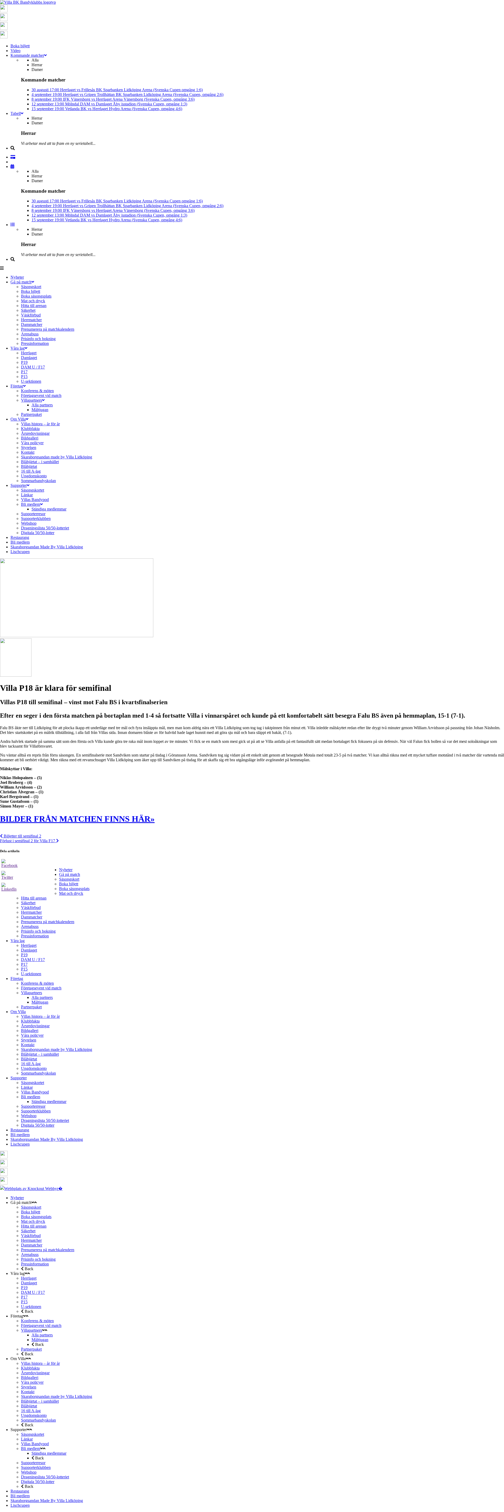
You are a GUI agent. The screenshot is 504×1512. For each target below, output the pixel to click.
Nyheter (65, 869)
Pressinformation (35, 936)
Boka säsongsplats (74, 888)
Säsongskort (69, 879)
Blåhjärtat (29, 1059)
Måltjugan (40, 1002)
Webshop (28, 1115)
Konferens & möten (37, 983)
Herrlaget (28, 945)
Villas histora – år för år (40, 1016)
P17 (24, 964)
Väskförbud (31, 907)
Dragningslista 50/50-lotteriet (45, 1120)
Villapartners (31, 992)
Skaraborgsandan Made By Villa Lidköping (46, 1139)
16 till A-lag (31, 1063)
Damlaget (29, 950)
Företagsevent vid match (41, 988)
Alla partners (42, 997)
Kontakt (27, 1045)
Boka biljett (68, 884)
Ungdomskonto (34, 1068)
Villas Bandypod (35, 1092)
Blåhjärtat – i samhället (40, 1054)
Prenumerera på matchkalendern (47, 922)
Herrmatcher (31, 912)
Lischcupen (20, 1144)
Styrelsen (28, 1040)
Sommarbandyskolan (38, 1073)
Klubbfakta (30, 1021)
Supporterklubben (36, 1111)
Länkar (27, 1087)
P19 (24, 955)
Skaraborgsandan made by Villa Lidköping (56, 1049)
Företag (16, 978)
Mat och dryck (71, 893)
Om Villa (18, 1011)
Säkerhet (28, 903)
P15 (24, 969)
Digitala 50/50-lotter (37, 1125)
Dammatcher (31, 917)
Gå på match (69, 874)
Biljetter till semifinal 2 (22, 836)
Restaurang (19, 1130)
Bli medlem (30, 1097)
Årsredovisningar (35, 1026)
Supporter (18, 1078)
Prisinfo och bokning (38, 931)
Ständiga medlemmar (49, 1101)
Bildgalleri (29, 1030)
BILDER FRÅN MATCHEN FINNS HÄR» (77, 819)
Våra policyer (32, 1035)
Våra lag (17, 940)
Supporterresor (33, 1106)
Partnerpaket (31, 1007)
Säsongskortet (32, 1082)
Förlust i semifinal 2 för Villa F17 (28, 841)
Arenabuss (30, 926)
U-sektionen (31, 974)
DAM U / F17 (33, 959)
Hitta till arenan (33, 898)
